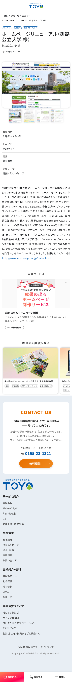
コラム (6, 591)
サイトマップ (47, 647)
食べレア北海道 (11, 617)
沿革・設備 (8, 550)
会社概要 (8, 539)
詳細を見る (16, 327)
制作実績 (8, 581)
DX (4, 518)
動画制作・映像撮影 (13, 524)
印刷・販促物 (9, 513)
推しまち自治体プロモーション (19, 623)
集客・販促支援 (46, 386)
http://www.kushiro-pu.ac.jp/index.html (26, 258)
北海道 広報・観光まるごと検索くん (21, 633)
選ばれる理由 (10, 576)
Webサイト (7, 28)
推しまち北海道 (11, 612)
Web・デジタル (10, 508)
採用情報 (8, 555)
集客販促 (8, 503)
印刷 (7, 386)
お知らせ (7, 597)
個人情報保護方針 (28, 647)
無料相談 (35, 464)
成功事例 (8, 586)
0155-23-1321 (38, 453)
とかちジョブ (9, 628)
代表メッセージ (11, 544)
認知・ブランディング (30, 28)
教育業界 (17, 28)
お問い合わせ (10, 560)
